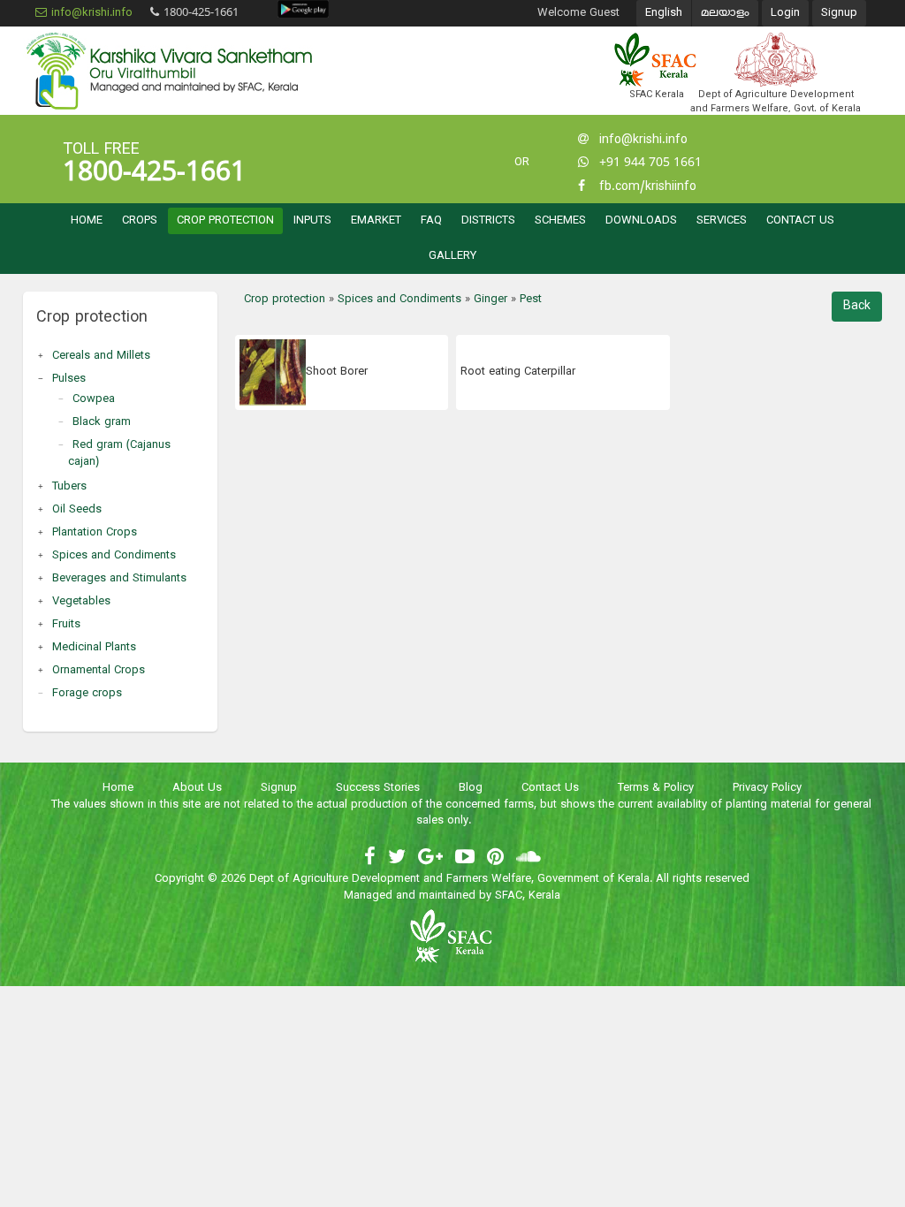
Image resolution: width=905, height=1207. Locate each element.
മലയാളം (725, 13)
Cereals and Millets (101, 356)
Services (721, 221)
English (663, 13)
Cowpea (93, 399)
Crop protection (225, 221)
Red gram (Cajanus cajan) (119, 453)
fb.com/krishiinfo (647, 186)
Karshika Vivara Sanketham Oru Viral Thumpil (169, 70)
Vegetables (81, 602)
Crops (139, 221)
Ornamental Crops (98, 671)
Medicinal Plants (94, 648)
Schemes (560, 221)
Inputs (312, 221)
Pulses (69, 379)
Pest (531, 299)
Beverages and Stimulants (119, 579)
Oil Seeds (77, 510)
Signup (839, 13)
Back (857, 306)
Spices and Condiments (114, 556)
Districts (488, 221)
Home (87, 221)
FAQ (431, 221)
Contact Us (800, 221)
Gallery (452, 256)
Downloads (641, 221)
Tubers (69, 487)
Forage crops (87, 694)
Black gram (101, 422)
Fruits (66, 625)
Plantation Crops (94, 533)
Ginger (490, 299)
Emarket (376, 221)
